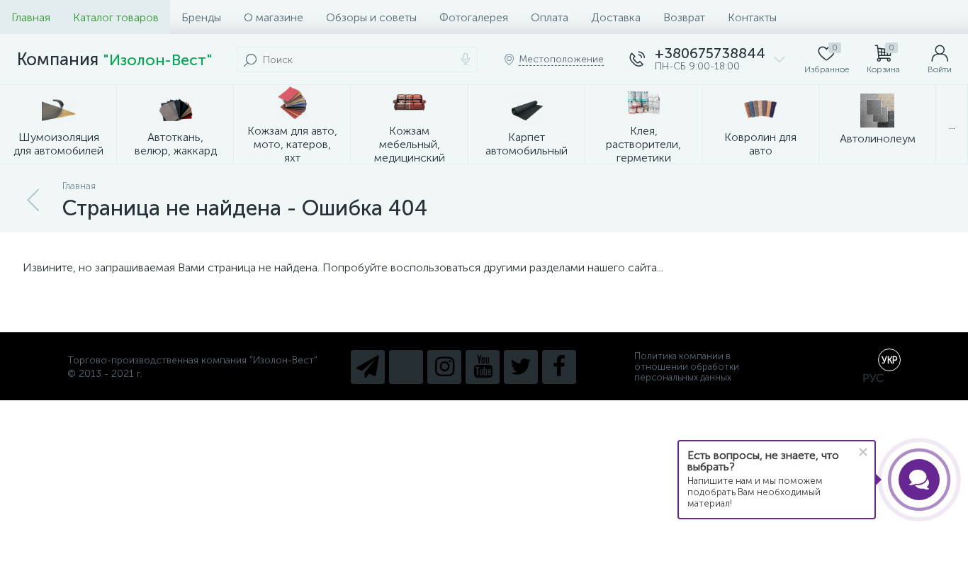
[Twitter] (521, 367)
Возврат (684, 17)
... (952, 125)
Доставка (616, 17)
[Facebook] (559, 367)
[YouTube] (483, 367)
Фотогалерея (473, 17)
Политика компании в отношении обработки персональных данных (686, 367)
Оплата (549, 17)
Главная (30, 17)
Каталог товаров (116, 17)
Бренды (201, 17)
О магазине (273, 17)
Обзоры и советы (371, 17)
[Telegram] (368, 367)
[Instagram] (444, 367)
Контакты (752, 17)
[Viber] (406, 367)
